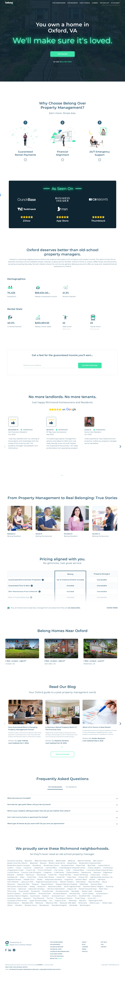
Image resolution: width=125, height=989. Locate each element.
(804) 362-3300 (65, 62)
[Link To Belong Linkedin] (10, 950)
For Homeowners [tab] (55, 787)
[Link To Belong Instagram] (14, 950)
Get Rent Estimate (89, 365)
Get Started (62, 54)
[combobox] (49, 366)
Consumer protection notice (50, 969)
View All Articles (62, 754)
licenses (39, 964)
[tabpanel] (62, 810)
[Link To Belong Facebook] (6, 950)
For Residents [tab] (71, 787)
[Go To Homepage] (9, 3)
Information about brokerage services (24, 969)
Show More (112, 608)
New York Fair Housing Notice (16, 967)
